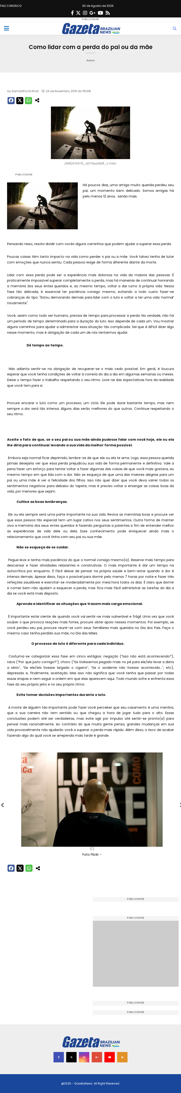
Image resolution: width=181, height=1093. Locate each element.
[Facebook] (72, 12)
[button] (20, 804)
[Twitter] (78, 12)
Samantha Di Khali (25, 91)
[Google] (92, 12)
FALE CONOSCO (10, 6)
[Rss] (108, 12)
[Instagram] (85, 12)
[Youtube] (100, 12)
